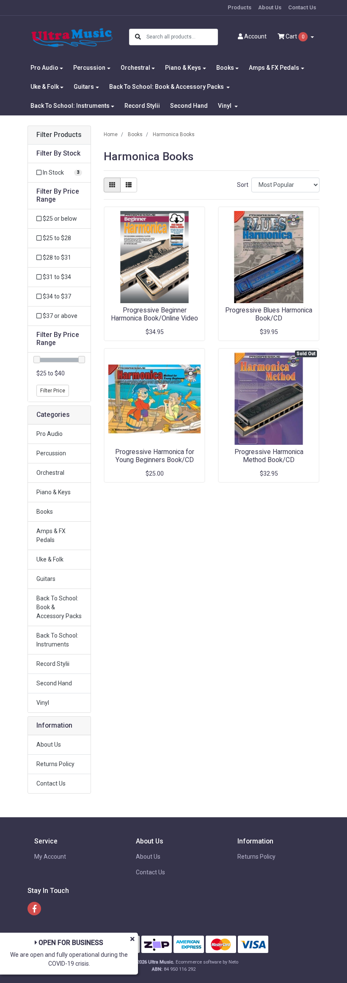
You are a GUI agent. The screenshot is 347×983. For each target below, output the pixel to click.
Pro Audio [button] (44, 67)
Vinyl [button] (225, 105)
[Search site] (137, 37)
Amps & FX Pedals (51, 535)
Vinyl (42, 702)
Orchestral (50, 472)
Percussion (51, 453)
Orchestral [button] (135, 67)
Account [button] (255, 36)
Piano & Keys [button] (183, 67)
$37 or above (59, 315)
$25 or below (59, 218)
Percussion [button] (89, 67)
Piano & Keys (53, 492)
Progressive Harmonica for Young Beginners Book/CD (154, 456)
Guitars (45, 578)
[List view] (128, 185)
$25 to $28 (56, 238)
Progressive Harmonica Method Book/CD (268, 456)
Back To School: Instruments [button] (70, 105)
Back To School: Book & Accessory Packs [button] (167, 86)
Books (44, 511)
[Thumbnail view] (112, 185)
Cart (294, 36)
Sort (242, 184)
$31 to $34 (56, 277)
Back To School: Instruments (57, 640)
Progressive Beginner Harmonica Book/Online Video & (154, 318)
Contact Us (302, 7)
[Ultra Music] (72, 36)
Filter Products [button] (59, 135)
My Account (50, 856)
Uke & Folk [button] (44, 86)
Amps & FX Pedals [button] (274, 67)
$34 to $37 (56, 296)
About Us (269, 7)
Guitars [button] (84, 86)
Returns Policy (55, 764)
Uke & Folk (49, 559)
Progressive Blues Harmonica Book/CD (268, 314)
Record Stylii (142, 105)
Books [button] (225, 67)
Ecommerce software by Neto (207, 962)
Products (239, 7)
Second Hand (189, 105)
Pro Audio (49, 433)
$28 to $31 (56, 257)
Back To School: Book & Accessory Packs (59, 607)
